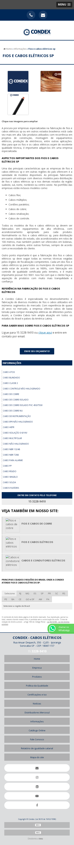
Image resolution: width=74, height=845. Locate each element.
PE (5, 599)
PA (47, 599)
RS (63, 593)
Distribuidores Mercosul (37, 712)
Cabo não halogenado (16, 443)
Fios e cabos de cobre (37, 523)
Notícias (37, 703)
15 (37, 651)
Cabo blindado (11, 377)
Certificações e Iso (37, 694)
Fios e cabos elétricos (37, 542)
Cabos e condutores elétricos (43, 560)
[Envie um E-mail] (43, 15)
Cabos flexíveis (11, 487)
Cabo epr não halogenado (18, 421)
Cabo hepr (8, 427)
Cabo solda (9, 482)
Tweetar (8, 344)
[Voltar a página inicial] (37, 30)
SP (42, 593)
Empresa (37, 667)
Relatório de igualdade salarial (37, 748)
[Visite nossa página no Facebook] (37, 805)
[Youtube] (37, 796)
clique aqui (45, 332)
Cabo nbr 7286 (11, 454)
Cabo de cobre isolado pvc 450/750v (23, 405)
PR (49, 593)
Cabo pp (7, 465)
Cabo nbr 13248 (11, 449)
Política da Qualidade (37, 685)
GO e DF (30, 599)
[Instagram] (37, 777)
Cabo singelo (10, 476)
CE (20, 599)
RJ (20, 593)
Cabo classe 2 (10, 383)
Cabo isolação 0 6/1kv (15, 432)
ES (35, 593)
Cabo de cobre (11, 394)
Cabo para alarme (13, 460)
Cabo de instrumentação (17, 416)
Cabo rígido (9, 471)
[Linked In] (37, 786)
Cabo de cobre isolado (16, 399)
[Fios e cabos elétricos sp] (18, 81)
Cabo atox (9, 372)
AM (40, 599)
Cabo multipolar (12, 438)
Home (37, 658)
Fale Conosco (37, 739)
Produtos (37, 676)
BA (13, 599)
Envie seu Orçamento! (37, 351)
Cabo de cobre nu (13, 410)
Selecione (9, 593)
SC (56, 593)
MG (27, 593)
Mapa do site (37, 757)
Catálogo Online (37, 730)
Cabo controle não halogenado (21, 388)
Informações (12, 363)
